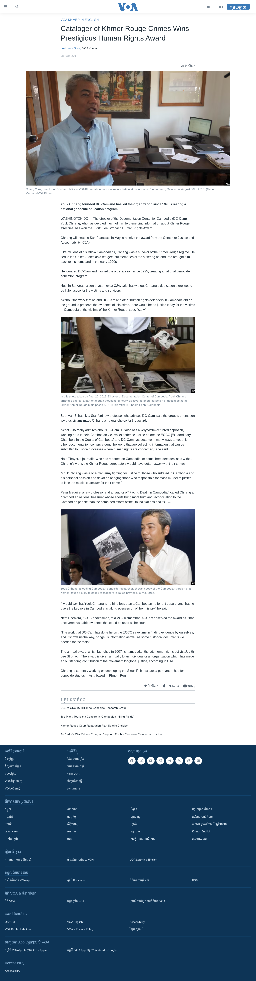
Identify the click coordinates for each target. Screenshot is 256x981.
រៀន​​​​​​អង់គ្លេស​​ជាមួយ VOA (80, 859)
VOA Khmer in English (80, 20)
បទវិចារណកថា (200, 838)
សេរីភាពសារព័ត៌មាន (202, 816)
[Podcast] (188, 761)
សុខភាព (71, 831)
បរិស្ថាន (133, 809)
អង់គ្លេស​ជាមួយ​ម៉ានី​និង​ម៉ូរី (18, 859)
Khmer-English (201, 831)
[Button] (188, 66)
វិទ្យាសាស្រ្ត (135, 816)
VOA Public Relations (18, 929)
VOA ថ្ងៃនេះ (11, 773)
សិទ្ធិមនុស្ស (72, 824)
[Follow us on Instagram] (160, 761)
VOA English (75, 921)
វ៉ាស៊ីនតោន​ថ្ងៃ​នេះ (13, 766)
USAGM (10, 921)
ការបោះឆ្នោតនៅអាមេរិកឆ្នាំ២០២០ (209, 824)
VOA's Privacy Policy (80, 929)
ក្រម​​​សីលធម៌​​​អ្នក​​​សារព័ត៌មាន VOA (147, 901)
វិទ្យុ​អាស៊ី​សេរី (136, 929)
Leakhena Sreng (71, 48)
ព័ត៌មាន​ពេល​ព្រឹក (75, 759)
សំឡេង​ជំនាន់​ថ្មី (74, 781)
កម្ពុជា (8, 809)
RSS (195, 880)
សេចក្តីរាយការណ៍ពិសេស (143, 838)
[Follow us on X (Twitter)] (141, 761)
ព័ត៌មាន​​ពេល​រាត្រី (75, 766)
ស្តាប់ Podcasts (76, 880)
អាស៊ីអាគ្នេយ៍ (11, 838)
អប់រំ (69, 838)
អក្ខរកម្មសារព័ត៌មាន (202, 809)
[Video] (221, 7)
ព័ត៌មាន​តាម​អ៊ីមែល (139, 880)
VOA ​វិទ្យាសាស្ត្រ (13, 781)
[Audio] (209, 7)
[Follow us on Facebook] (132, 761)
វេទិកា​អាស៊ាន (73, 788)
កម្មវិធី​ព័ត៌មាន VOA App (18, 880)
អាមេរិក (9, 824)
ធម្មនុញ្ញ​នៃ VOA (75, 901)
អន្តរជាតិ (9, 816)
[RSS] (179, 761)
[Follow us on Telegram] (170, 761)
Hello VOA (72, 773)
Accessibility (137, 921)
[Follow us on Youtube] (151, 761)
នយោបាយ (72, 809)
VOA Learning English (143, 859)
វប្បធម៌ (133, 824)
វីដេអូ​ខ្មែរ (9, 759)
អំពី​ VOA (10, 901)
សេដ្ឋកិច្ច (71, 816)
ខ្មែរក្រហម (135, 831)
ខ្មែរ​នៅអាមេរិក (12, 831)
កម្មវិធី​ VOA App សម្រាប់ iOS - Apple (26, 950)
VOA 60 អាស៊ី (12, 788)
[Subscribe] (198, 761)
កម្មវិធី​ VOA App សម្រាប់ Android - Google (92, 950)
